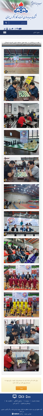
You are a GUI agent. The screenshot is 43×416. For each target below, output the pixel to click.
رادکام (21, 414)
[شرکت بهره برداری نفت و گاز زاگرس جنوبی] (21, 11)
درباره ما (26, 401)
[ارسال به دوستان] (12, 29)
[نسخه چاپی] (7, 29)
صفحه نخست (36, 401)
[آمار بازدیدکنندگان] (4, 29)
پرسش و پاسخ (25, 403)
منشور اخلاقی (18, 401)
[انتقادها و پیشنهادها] (15, 29)
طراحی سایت (27, 414)
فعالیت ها (9, 401)
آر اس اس (16, 403)
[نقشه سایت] (10, 29)
